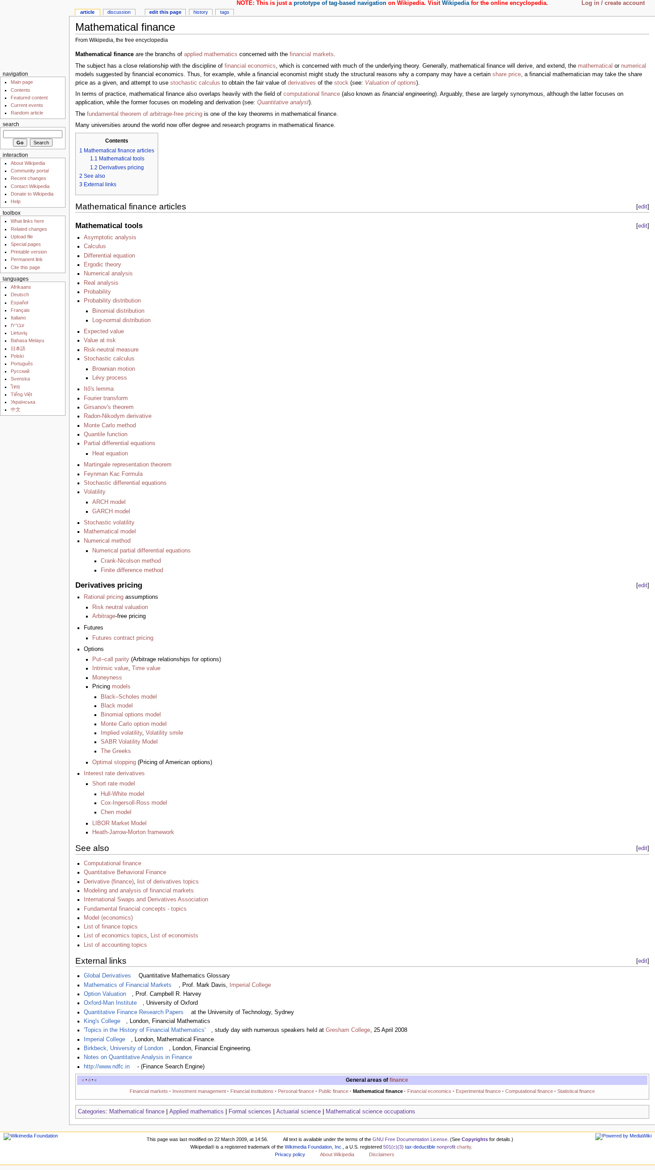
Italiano (18, 317)
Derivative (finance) (109, 882)
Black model (117, 706)
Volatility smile (164, 733)
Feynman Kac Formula (113, 474)
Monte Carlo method (110, 425)
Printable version (29, 251)
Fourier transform (106, 398)
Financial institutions (252, 1091)
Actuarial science (298, 1112)
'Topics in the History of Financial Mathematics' (144, 1030)
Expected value (104, 331)
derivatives (302, 83)
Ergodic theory (102, 265)
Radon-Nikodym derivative (117, 416)
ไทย (15, 386)
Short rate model (113, 784)
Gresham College (348, 1030)
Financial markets (149, 1091)
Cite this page (25, 267)
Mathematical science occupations (370, 1112)
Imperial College (250, 985)
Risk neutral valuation (120, 607)
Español (19, 302)
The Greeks (116, 751)
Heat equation (110, 453)
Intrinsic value (110, 668)
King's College (102, 1021)
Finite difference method (132, 570)
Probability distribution (112, 301)
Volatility (95, 492)
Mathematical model (110, 531)
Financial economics (429, 1091)
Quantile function (105, 434)
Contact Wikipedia (30, 186)
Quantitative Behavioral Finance (125, 872)
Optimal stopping (114, 762)
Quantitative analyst (283, 102)
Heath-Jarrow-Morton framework (133, 832)
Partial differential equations (120, 443)
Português (22, 363)
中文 (15, 409)
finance (398, 1080)
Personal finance (296, 1091)
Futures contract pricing (122, 638)
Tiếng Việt (21, 394)
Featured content (29, 97)
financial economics (250, 66)
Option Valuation (105, 994)
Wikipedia (455, 3)
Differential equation (109, 256)
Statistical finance (576, 1091)
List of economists (174, 936)
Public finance (333, 1091)
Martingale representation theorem (128, 465)
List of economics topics (115, 936)
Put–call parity (110, 659)
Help (15, 201)
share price (506, 74)
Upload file (22, 236)
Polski (17, 356)
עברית (17, 325)
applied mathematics (210, 54)
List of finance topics (111, 927)
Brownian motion (113, 369)
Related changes (29, 229)
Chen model (116, 812)
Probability (97, 292)
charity (464, 1147)
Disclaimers (381, 1154)
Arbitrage (103, 616)
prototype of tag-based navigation (340, 3)
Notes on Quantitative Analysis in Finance (138, 1057)
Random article (27, 112)
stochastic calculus (195, 83)
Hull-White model (122, 794)
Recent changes (28, 178)
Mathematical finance (136, 1112)
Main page (22, 82)
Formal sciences (250, 1112)
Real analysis (101, 283)
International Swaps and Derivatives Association (146, 899)
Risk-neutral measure (111, 350)
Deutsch (20, 294)
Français (20, 310)
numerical (633, 66)
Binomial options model (131, 715)
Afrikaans (21, 287)
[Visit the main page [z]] (34, 34)
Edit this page (165, 12)
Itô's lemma (99, 389)
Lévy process (109, 378)
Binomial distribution (118, 311)
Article (87, 12)
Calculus (95, 246)
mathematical (595, 66)
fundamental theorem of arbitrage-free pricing (144, 114)
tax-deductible (420, 1147)
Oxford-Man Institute (110, 1003)
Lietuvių (19, 332)
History (200, 12)
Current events (27, 105)
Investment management (199, 1091)
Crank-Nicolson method (131, 561)
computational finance (311, 94)
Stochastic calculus (109, 359)
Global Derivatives (107, 976)
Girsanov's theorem (109, 407)
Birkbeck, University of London (123, 1048)
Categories (92, 1112)
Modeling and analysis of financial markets (139, 891)
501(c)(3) (393, 1147)
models (121, 686)
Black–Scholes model (129, 697)
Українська (23, 402)
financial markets (312, 54)
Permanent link (27, 259)
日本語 (18, 348)
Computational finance (112, 863)
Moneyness (107, 678)
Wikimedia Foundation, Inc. (314, 1147)
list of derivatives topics (168, 882)
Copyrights (475, 1139)
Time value (146, 668)
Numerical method (107, 541)
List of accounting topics (115, 945)
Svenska (20, 378)
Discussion (119, 12)
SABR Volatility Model (129, 742)
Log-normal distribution (121, 320)
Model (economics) (108, 918)
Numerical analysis (108, 273)
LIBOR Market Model (119, 823)
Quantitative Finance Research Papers (134, 1012)
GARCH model (111, 511)
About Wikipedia (28, 163)
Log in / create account (613, 3)
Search (11, 124)
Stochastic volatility (109, 523)
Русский (20, 371)
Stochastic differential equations (125, 483)
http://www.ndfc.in (107, 1067)
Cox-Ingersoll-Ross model (134, 803)
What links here (27, 221)
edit (642, 206)
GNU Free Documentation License (410, 1139)
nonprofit (446, 1147)
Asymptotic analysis (110, 237)
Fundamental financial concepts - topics (135, 909)
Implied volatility (121, 733)
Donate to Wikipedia (32, 193)
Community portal (30, 170)
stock (341, 83)
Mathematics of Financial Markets (128, 985)
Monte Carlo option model (134, 724)
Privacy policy (290, 1154)
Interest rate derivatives (114, 773)
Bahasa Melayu (27, 340)
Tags (224, 12)
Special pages (26, 244)
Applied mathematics (196, 1112)
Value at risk (100, 340)
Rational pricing (103, 597)
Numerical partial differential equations (141, 551)
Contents (20, 90)
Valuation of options (390, 83)
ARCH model (109, 502)
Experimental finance (478, 1091)
